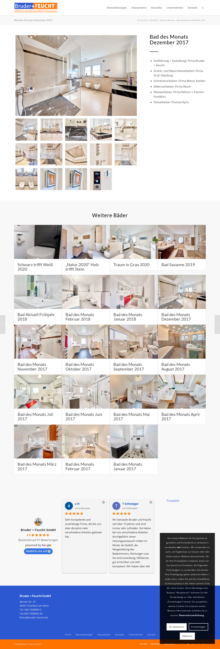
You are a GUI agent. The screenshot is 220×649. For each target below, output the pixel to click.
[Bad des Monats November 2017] (38, 342)
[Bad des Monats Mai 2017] (134, 392)
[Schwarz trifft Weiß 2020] (38, 242)
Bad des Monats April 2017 (180, 416)
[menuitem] (117, 7)
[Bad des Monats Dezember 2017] (76, 75)
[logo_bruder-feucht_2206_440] (36, 7)
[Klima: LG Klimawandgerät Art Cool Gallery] (51, 179)
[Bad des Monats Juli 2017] (38, 392)
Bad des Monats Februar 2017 (79, 466)
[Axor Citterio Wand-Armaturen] (125, 129)
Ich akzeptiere (176, 626)
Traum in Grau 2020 (131, 264)
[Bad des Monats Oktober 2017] (86, 342)
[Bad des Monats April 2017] (182, 392)
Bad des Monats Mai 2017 (131, 416)
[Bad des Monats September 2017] (134, 342)
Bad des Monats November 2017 (32, 366)
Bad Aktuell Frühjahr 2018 (36, 316)
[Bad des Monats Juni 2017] (86, 392)
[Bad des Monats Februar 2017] (86, 442)
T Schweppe (83, 504)
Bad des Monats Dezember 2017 (33, 20)
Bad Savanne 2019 (178, 264)
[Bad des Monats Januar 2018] (134, 292)
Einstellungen (198, 626)
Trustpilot (173, 501)
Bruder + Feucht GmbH (38, 530)
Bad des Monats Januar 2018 (127, 316)
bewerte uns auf (36, 551)
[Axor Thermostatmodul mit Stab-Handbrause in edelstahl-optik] (101, 154)
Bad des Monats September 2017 (128, 366)
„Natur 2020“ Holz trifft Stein (82, 266)
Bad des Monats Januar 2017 (127, 466)
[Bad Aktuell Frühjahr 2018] (38, 292)
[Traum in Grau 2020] (134, 242)
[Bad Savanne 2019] (182, 242)
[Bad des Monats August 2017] (182, 342)
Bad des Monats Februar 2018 (79, 316)
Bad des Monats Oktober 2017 (79, 366)
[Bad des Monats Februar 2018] (86, 292)
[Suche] (203, 7)
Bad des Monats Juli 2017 (35, 416)
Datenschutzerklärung (191, 615)
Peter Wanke (131, 504)
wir (179, 547)
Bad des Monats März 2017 (37, 466)
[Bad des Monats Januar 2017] (134, 442)
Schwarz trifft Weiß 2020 (35, 266)
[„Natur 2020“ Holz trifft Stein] (86, 242)
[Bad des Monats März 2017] (38, 442)
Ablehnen (187, 636)
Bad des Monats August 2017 (175, 366)
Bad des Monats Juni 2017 (83, 416)
